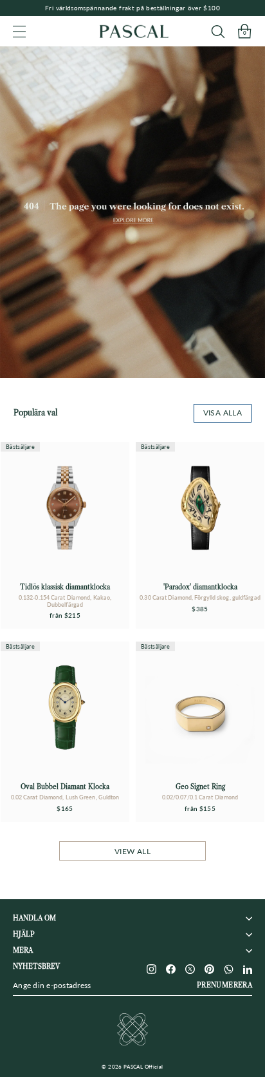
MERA (23, 950)
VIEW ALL (132, 851)
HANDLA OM (34, 918)
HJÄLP (24, 934)
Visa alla (222, 412)
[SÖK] (217, 31)
